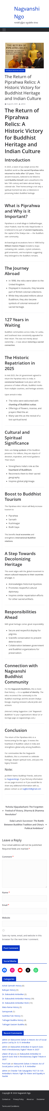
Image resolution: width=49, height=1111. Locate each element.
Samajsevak (7, 1011)
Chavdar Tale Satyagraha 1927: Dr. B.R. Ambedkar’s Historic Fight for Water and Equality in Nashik (23, 1073)
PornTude (6, 1063)
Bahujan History (9, 990)
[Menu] (4, 30)
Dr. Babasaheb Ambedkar (13, 994)
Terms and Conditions (10, 1106)
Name (6, 892)
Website (6, 917)
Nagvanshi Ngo (24, 1093)
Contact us (6, 1099)
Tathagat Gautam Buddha (13, 1024)
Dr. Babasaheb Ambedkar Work (15, 1003)
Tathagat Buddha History (15, 70)
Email (5, 905)
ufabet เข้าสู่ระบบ (9, 1054)
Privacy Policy (18, 1099)
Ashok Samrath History (12, 985)
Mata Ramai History (10, 1007)
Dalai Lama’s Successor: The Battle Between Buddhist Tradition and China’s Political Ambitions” (24, 824)
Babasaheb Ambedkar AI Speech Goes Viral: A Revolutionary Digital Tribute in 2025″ (24, 1057)
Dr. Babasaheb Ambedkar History (16, 998)
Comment (8, 856)
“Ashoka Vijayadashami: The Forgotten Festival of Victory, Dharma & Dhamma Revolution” (24, 810)
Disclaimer (41, 1099)
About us (30, 1099)
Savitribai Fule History (11, 1016)
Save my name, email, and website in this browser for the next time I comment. (22, 937)
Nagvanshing (12, 779)
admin (23, 104)
